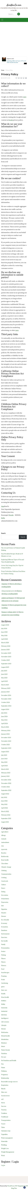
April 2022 (4, 808)
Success (3, 1106)
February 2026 (5, 646)
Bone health (5, 860)
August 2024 (5, 709)
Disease (3, 916)
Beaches (3, 853)
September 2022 (6, 790)
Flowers (3, 965)
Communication (6, 874)
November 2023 (6, 741)
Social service (5, 1096)
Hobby (3, 1004)
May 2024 (4, 720)
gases (3, 986)
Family (3, 944)
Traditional (4, 1117)
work (11, 120)
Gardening (4, 983)
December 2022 (6, 780)
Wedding (4, 1145)
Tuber (3, 1127)
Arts (2, 846)
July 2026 (4, 628)
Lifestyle (3, 1025)
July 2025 (4, 671)
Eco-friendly (5, 920)
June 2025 (4, 674)
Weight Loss (5, 1148)
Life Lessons (5, 1022)
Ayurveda (4, 849)
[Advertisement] (14, 36)
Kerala (11, 515)
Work (3, 1155)
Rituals (3, 1089)
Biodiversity (4, 856)
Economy (4, 923)
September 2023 (6, 748)
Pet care (3, 1057)
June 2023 (4, 759)
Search (3, 533)
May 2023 (4, 762)
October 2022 (5, 787)
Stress (3, 1103)
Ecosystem (4, 927)
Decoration (4, 895)
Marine (3, 1029)
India (3, 518)
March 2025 (5, 685)
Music (3, 1046)
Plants (3, 1067)
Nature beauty (5, 1050)
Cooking (3, 877)
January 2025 (5, 692)
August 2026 (5, 625)
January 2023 (5, 776)
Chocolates (4, 863)
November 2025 (6, 656)
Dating (3, 892)
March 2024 (5, 727)
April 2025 (4, 681)
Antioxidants (5, 842)
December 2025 (6, 653)
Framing (3, 976)
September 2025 (6, 664)
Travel (3, 1124)
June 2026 (4, 632)
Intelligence (4, 1018)
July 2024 (4, 713)
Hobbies (3, 1001)
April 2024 (4, 723)
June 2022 (4, 801)
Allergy (3, 835)
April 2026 (4, 639)
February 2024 (5, 730)
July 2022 (4, 797)
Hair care (4, 990)
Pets (2, 1064)
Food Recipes (5, 972)
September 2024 (6, 706)
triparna (4, 584)
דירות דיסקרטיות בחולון (8, 591)
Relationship (5, 1078)
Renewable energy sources (9, 1081)
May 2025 (4, 678)
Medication (4, 1032)
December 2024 (6, 695)
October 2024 (5, 702)
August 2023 (5, 751)
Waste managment (7, 1138)
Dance (3, 888)
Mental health (5, 1036)
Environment (5, 934)
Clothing (3, 870)
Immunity (4, 1008)
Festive (3, 951)
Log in (3, 1165)
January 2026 (5, 649)
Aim (2, 506)
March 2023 (5, 769)
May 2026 (4, 635)
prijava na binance (8, 598)
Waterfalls (4, 1141)
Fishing (3, 955)
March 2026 (5, 642)
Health (3, 994)
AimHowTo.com (14, 5)
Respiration (4, 1085)
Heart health (5, 997)
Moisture (4, 1043)
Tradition (4, 1113)
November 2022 (6, 783)
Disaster (3, 913)
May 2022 (4, 804)
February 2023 (5, 773)
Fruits (3, 979)
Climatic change (6, 867)
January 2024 (5, 734)
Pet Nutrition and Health (8, 1060)
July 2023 (4, 755)
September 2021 (6, 818)
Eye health (4, 941)
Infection (4, 1015)
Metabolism (4, 1039)
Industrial (4, 1011)
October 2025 (5, 660)
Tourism (3, 1110)
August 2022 (5, 794)
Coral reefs (4, 881)
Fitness (3, 958)
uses (24, 97)
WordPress (10, 1186)
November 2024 (6, 699)
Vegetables (4, 1134)
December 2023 (6, 737)
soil (2, 1099)
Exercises (4, 937)
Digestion (4, 909)
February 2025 (5, 688)
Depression (4, 902)
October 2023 (5, 744)
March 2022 (5, 811)
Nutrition (4, 1053)
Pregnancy (4, 1074)
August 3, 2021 (6, 78)
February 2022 (5, 815)
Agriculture (4, 832)
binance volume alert (9, 612)
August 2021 (5, 822)
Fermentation (5, 948)
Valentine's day (5, 1131)
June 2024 (4, 716)
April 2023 (4, 766)
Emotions (4, 930)
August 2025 (5, 667)
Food (2, 969)
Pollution (4, 1071)
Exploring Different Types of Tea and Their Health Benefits (16, 61)
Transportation (5, 1120)
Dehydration (5, 899)
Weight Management (7, 1152)
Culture (3, 884)
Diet (2, 906)
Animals (3, 839)
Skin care (4, 1092)
